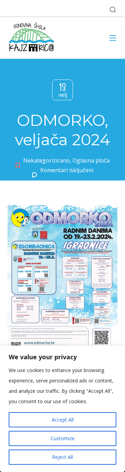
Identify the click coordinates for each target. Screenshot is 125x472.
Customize (63, 438)
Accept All (63, 419)
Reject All (62, 457)
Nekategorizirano (46, 160)
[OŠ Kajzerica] (32, 38)
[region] (62, 408)
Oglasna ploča (91, 160)
